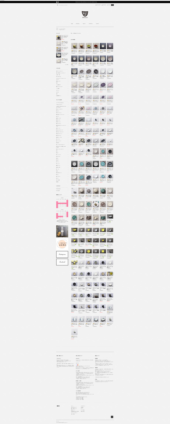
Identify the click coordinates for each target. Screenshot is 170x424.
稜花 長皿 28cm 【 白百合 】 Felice (96, 144)
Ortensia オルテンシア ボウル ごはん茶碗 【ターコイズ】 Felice (103, 196)
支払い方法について (74, 407)
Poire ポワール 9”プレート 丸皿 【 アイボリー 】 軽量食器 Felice (110, 267)
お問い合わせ (83, 411)
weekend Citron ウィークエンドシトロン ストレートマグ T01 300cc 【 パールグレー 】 (110, 255)
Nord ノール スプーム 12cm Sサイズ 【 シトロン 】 (89, 234)
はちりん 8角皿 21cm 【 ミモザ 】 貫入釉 (103, 63)
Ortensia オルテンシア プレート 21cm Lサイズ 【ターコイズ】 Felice (74, 223)
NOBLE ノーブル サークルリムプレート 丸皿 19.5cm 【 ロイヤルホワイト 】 (74, 169)
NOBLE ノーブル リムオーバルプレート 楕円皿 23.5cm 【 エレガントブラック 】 (89, 183)
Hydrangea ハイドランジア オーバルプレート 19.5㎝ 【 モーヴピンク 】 (89, 101)
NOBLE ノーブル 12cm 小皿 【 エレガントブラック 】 (110, 156)
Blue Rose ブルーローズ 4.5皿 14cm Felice (110, 312)
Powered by (57, 422)
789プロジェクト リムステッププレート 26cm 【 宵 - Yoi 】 (81, 124)
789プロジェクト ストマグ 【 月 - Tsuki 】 (110, 123)
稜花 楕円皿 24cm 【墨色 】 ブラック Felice (89, 144)
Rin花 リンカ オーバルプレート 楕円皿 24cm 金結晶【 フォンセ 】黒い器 (88, 76)
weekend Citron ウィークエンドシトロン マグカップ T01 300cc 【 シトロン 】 (74, 267)
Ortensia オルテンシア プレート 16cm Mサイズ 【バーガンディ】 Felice (74, 209)
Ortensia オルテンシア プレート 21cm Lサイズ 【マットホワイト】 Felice (110, 209)
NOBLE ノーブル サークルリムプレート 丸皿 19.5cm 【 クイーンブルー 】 (81, 169)
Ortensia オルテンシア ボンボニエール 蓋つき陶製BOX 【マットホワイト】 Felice (96, 223)
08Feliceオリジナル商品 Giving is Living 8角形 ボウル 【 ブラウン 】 (96, 51)
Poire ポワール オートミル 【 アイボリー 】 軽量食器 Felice (81, 289)
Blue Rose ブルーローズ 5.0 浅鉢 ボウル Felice (89, 324)
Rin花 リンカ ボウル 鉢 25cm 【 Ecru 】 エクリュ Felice (88, 90)
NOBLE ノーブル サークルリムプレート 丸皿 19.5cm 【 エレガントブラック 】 (89, 169)
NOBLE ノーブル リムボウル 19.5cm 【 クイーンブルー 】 (103, 180)
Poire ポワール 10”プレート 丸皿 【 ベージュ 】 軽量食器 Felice (103, 278)
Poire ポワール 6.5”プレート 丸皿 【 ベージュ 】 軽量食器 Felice (89, 267)
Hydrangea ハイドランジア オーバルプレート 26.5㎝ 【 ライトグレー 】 (74, 112)
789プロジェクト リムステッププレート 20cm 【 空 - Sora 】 (96, 112)
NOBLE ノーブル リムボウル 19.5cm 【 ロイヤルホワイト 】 (96, 180)
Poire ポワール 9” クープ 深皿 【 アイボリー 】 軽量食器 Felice (110, 289)
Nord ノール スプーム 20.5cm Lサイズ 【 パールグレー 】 (110, 221)
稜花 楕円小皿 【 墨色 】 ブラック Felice (103, 134)
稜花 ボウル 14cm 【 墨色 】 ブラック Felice (89, 154)
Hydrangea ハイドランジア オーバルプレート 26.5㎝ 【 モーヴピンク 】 (89, 112)
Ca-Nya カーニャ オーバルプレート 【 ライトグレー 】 (96, 90)
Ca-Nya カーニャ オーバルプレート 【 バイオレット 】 (103, 90)
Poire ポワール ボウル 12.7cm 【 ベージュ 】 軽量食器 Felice (103, 299)
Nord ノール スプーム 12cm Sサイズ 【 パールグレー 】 (81, 234)
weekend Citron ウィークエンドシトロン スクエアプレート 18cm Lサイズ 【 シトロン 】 (103, 255)
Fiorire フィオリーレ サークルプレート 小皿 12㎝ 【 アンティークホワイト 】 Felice (65, 48)
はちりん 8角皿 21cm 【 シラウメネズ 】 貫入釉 (74, 76)
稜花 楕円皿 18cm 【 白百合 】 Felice (110, 134)
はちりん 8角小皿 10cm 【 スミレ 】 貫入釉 (110, 51)
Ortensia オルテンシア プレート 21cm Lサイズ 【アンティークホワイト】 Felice (96, 209)
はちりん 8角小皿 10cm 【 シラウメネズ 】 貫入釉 (74, 64)
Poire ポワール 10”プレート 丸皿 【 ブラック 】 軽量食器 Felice (74, 288)
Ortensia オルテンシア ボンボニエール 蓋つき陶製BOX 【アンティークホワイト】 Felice (81, 223)
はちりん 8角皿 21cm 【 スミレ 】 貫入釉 (110, 63)
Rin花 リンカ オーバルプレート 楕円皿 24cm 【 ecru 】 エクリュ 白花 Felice (65, 60)
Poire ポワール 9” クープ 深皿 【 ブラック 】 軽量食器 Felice (88, 299)
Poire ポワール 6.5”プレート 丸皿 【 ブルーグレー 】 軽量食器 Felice (96, 267)
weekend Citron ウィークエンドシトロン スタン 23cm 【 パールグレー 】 (81, 255)
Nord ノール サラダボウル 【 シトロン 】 (74, 244)
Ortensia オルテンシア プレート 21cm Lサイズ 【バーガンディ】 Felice (103, 209)
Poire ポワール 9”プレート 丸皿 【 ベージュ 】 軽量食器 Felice (74, 278)
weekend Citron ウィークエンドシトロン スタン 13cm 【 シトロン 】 (103, 244)
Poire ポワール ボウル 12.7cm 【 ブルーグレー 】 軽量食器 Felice (110, 299)
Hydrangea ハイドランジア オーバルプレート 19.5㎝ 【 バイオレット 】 (81, 101)
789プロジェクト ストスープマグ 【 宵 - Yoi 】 (81, 134)
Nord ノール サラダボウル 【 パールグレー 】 (110, 233)
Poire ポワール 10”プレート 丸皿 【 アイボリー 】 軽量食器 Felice (96, 278)
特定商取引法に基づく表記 (75, 411)
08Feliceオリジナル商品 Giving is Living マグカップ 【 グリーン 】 (74, 51)
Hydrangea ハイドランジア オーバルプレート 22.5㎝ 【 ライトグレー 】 (96, 101)
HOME (72, 23)
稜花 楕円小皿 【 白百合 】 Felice (96, 134)
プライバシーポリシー (74, 412)
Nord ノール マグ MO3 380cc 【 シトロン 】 (88, 244)
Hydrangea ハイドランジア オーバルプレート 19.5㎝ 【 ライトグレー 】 (74, 101)
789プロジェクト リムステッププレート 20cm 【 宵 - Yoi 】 (103, 112)
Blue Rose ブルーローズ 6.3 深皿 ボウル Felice (96, 324)
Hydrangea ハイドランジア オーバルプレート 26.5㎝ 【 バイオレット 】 (81, 112)
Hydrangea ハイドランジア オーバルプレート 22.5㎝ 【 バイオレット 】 (103, 101)
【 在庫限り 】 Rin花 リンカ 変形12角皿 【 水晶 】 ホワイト (103, 76)
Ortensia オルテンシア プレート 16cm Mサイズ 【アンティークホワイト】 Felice (110, 196)
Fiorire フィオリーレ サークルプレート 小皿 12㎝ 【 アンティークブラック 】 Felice (65, 36)
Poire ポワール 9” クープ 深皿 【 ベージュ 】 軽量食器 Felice (74, 299)
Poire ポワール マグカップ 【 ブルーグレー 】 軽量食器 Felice (96, 310)
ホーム (57, 29)
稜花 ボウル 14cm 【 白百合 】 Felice (81, 154)
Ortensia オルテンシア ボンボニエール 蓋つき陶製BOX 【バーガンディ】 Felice (89, 223)
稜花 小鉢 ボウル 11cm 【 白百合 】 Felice (110, 144)
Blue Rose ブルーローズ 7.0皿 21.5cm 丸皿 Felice (74, 324)
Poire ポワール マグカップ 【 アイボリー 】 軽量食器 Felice (81, 311)
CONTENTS (90, 23)
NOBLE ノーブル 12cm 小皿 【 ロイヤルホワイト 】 (96, 156)
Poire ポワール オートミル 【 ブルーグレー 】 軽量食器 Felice (96, 288)
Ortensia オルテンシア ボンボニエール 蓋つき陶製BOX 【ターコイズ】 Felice (103, 223)
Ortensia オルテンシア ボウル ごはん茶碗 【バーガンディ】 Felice (89, 196)
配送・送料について (74, 408)
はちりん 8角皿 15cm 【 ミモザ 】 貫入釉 (81, 63)
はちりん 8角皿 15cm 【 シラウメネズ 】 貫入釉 (96, 64)
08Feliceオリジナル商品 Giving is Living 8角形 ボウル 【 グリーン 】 (89, 51)
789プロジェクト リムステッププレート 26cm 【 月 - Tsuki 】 (89, 124)
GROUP (84, 23)
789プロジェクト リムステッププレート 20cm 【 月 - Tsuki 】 (110, 112)
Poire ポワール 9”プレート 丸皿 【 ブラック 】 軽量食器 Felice (89, 278)
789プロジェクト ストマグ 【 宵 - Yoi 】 (103, 123)
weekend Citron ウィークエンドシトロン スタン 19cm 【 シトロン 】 (74, 255)
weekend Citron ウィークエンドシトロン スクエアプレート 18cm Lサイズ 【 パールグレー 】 (96, 255)
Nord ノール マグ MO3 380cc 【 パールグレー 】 (81, 244)
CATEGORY (77, 23)
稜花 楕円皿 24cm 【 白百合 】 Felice (81, 144)
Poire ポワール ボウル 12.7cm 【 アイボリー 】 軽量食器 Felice (95, 300)
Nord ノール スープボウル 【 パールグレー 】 (96, 233)
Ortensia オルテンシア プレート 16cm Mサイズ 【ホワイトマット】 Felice (81, 209)
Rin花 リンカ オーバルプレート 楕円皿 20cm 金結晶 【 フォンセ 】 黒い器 (81, 76)
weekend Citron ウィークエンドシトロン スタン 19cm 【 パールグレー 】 (110, 244)
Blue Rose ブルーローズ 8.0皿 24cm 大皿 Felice (81, 324)
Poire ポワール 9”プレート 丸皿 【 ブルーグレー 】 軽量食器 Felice (81, 278)
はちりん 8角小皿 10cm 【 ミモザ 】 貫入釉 (103, 51)
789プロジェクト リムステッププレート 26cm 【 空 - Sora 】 (74, 124)
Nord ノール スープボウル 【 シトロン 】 (103, 233)
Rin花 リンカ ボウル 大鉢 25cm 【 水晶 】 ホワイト (110, 76)
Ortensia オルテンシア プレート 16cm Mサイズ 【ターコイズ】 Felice (89, 209)
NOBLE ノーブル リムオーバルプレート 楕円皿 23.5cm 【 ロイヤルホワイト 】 (74, 183)
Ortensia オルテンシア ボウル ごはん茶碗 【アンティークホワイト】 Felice (81, 196)
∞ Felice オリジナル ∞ (61, 29)
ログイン (82, 408)
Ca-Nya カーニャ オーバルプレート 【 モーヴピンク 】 (110, 90)
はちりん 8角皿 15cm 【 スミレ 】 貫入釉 (89, 63)
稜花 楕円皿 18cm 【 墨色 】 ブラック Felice (74, 144)
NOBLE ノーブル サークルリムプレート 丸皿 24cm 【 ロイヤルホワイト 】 (96, 169)
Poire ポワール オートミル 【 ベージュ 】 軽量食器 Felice (89, 288)
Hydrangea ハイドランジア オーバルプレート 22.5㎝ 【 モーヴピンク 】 (110, 101)
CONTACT (97, 23)
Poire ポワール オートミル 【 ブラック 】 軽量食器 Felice (103, 288)
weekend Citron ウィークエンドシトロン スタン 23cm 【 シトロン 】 (88, 255)
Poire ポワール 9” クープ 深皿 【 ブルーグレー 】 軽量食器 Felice (81, 299)
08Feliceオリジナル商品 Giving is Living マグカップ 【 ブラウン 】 (81, 51)
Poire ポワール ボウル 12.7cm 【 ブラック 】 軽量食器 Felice (74, 310)
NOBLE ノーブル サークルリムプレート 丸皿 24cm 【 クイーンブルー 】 (103, 169)
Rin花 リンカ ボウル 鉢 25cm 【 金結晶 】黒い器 (96, 76)
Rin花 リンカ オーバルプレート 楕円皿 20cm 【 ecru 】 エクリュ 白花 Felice (65, 42)
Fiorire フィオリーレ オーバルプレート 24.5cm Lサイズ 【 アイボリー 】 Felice (65, 54)
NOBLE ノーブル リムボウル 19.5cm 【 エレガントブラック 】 (110, 180)
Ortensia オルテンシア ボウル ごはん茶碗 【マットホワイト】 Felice (96, 196)
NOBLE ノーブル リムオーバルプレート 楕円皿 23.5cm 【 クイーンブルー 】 (81, 183)
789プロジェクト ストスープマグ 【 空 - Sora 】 (74, 134)
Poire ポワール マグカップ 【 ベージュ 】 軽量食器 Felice (89, 310)
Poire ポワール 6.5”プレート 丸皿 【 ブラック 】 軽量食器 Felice (103, 267)
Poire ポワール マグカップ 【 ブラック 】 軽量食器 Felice (103, 310)
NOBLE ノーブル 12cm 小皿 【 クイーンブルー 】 (103, 156)
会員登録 (82, 407)
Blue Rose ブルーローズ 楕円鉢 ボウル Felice (103, 324)
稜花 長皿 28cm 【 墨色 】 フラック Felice (103, 144)
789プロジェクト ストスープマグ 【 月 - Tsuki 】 (89, 134)
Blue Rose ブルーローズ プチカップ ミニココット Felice (74, 337)
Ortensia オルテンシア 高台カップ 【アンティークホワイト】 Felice (74, 196)
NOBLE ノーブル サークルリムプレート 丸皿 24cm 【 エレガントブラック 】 (110, 169)
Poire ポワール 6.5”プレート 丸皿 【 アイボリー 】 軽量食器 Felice (81, 267)
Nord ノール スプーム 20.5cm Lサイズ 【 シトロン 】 (74, 234)
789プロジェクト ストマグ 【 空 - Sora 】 (96, 123)
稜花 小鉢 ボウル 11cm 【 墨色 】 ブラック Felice (74, 154)
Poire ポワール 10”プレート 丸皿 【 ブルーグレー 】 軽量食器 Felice (110, 278)
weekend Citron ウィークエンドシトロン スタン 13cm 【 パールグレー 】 (96, 244)
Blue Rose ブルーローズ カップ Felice (110, 324)
